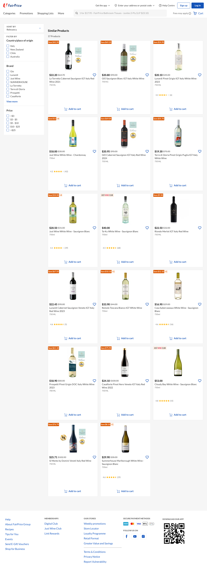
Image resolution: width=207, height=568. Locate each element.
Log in (198, 5)
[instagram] (143, 538)
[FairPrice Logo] (12, 5)
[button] (190, 13)
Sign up (183, 5)
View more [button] (11, 101)
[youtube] (135, 538)
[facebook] (126, 538)
